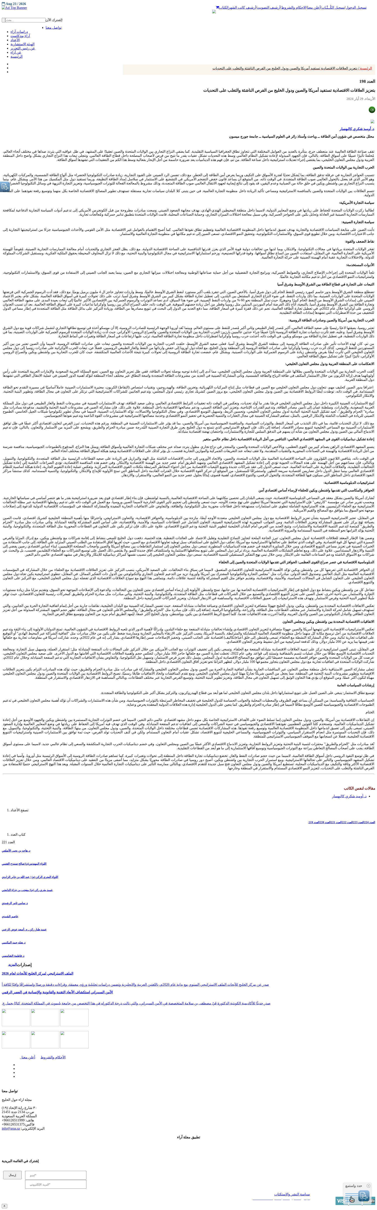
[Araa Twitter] (11, 67)
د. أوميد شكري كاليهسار (357, 129)
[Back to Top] (4, 1206)
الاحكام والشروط (293, 7)
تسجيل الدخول (356, 7)
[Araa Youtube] (10, 71)
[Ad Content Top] (188, 8)
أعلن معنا (313, 7)
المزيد (12, 964)
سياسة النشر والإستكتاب (292, 1194)
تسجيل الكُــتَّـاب (333, 7)
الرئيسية (292, 68)
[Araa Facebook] (16, 1064)
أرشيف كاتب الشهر (242, 7)
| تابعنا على (107, 1076)
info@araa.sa (11, 1128)
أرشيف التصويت (268, 7)
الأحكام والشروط (53, 1057)
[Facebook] (10, 63)
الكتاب (223, 7)
